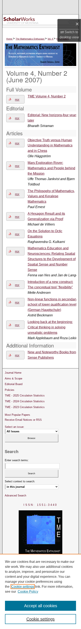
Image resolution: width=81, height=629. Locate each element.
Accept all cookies (40, 605)
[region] (40, 591)
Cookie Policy (28, 591)
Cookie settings (22, 586)
